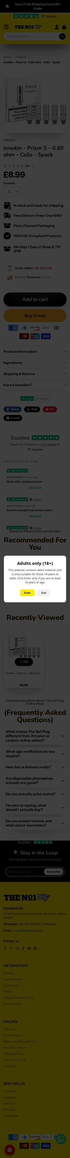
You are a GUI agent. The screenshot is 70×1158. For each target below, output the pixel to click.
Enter (27, 592)
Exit (43, 592)
